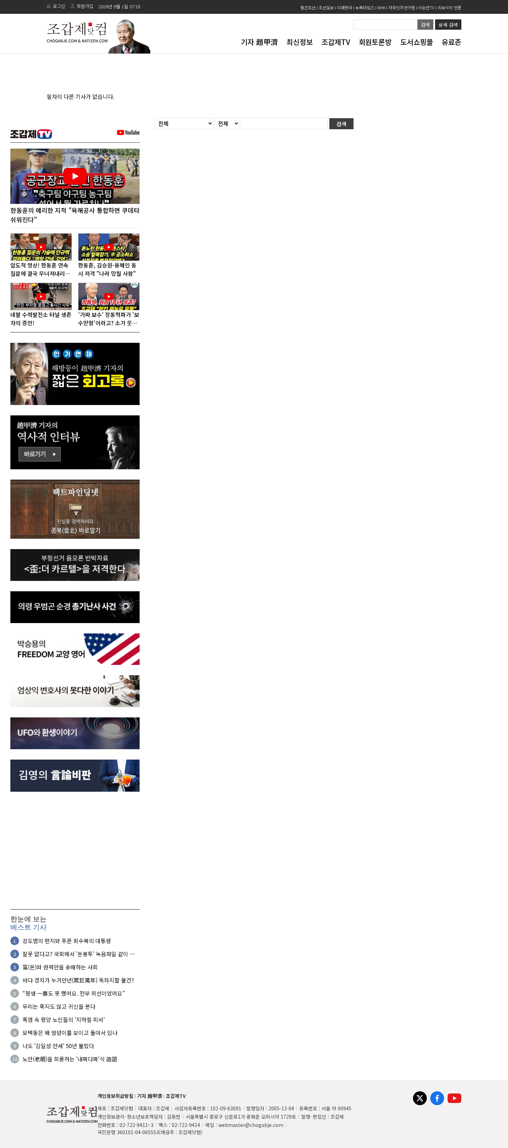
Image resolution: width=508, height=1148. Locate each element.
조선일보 (326, 7)
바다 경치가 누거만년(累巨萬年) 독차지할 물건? (78, 980)
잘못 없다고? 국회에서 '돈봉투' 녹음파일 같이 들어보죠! (78, 954)
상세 (448, 24)
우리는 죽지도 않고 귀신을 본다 (58, 1006)
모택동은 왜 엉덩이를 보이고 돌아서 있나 (69, 1032)
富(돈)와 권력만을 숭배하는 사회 (60, 967)
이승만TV (426, 7)
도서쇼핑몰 (416, 42)
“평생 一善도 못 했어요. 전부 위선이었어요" (73, 993)
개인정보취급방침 (115, 1095)
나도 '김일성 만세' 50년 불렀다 (58, 1046)
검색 (425, 24)
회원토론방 (375, 42)
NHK (381, 7)
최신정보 (299, 42)
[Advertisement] (75, 850)
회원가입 (85, 6)
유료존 (451, 42)
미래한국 (344, 7)
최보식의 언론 (449, 7)
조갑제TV (335, 42)
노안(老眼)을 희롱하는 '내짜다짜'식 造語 (69, 1059)
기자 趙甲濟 (259, 42)
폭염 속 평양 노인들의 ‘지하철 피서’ (63, 1019)
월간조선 (308, 7)
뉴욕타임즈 (364, 7)
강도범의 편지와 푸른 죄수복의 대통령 (66, 941)
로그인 (59, 6)
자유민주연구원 (401, 7)
